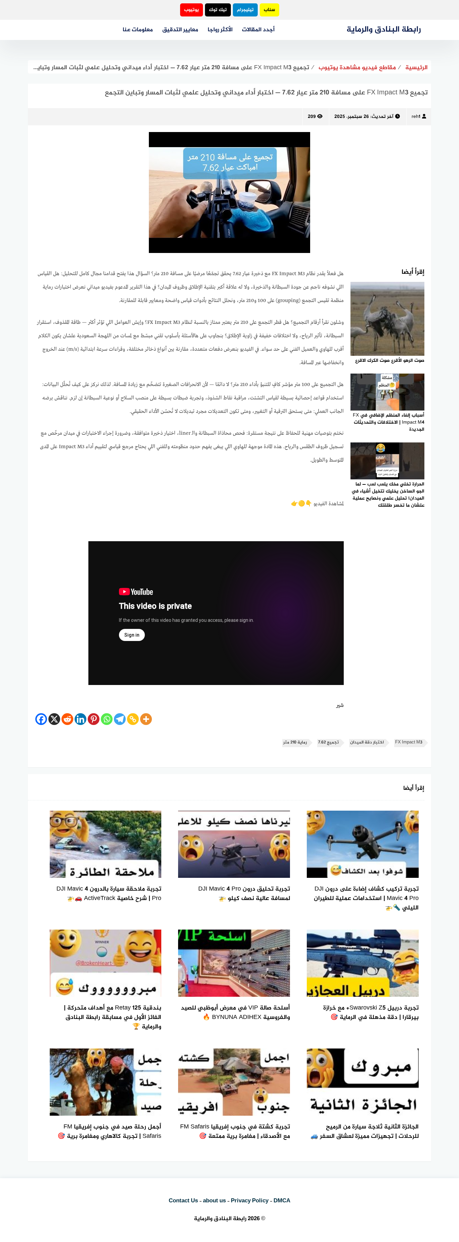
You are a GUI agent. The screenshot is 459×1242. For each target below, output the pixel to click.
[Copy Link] (133, 719)
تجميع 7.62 (328, 742)
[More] (146, 719)
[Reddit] (67, 719)
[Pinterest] (93, 719)
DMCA (282, 1201)
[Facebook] (41, 719)
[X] (54, 719)
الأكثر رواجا (220, 30)
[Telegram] (120, 719)
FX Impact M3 (408, 742)
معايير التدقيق (180, 30)
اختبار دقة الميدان (367, 742)
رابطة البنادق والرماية (383, 29)
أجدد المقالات (258, 30)
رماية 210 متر (295, 742)
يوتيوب (191, 10)
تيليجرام (245, 10)
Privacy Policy (249, 1201)
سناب (269, 10)
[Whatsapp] (107, 719)
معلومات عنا (138, 30)
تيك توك (218, 10)
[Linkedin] (80, 719)
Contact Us (183, 1201)
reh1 (416, 117)
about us (214, 1201)
